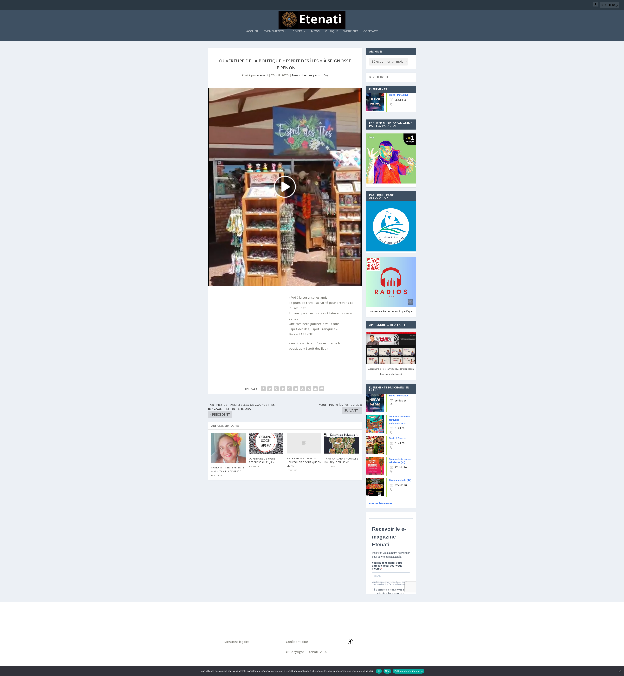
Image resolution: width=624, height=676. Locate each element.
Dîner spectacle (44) (400, 480)
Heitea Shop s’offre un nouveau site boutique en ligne (304, 462)
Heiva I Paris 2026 (399, 94)
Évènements (274, 31)
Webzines (350, 31)
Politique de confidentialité (408, 671)
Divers (297, 31)
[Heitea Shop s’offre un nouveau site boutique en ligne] (304, 443)
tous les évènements (380, 503)
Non (387, 671)
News (315, 31)
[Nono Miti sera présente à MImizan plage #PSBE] (228, 448)
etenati (262, 75)
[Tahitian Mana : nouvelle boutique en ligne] (341, 443)
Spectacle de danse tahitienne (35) (400, 460)
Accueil (252, 31)
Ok (378, 671)
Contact (370, 31)
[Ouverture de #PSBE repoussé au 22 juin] (266, 443)
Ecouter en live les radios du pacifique (391, 311)
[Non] (620, 671)
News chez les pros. (306, 75)
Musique (331, 31)
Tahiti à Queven (397, 438)
